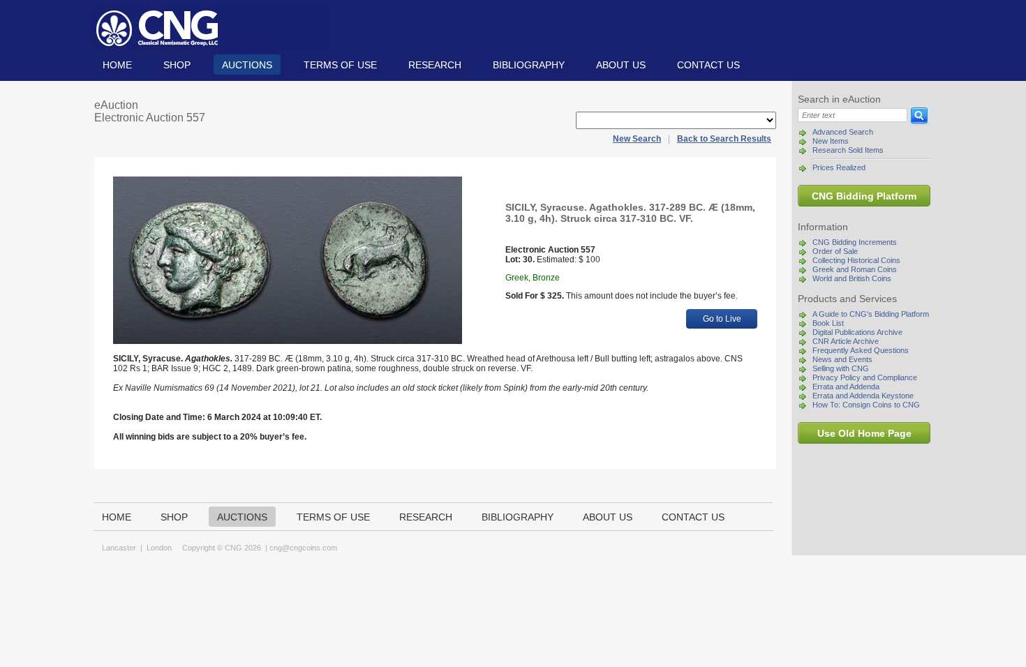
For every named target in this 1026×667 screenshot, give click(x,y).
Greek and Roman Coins (854, 269)
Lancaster (119, 548)
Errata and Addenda (845, 386)
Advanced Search (842, 132)
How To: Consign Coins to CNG (866, 404)
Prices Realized (838, 167)
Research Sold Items (848, 150)
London (159, 548)
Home (117, 64)
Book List (828, 323)
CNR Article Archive (845, 341)
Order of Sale (835, 251)
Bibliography (529, 64)
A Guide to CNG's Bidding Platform (870, 314)
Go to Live (722, 319)
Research (434, 64)
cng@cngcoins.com (303, 548)
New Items (830, 141)
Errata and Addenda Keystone (863, 395)
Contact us (708, 64)
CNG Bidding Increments (854, 242)
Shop (177, 64)
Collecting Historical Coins (856, 260)
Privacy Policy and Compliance (864, 377)
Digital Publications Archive (857, 332)
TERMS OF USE (340, 64)
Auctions (247, 64)
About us (621, 64)
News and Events (842, 359)
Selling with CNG (840, 368)
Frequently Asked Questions (860, 350)
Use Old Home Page (864, 433)
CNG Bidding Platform (864, 196)
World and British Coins (851, 278)
